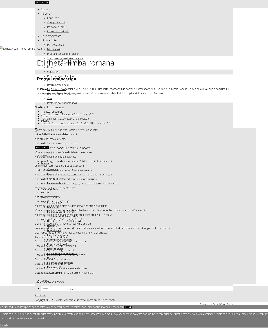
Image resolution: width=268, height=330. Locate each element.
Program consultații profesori (63, 53)
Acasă (44, 9)
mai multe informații (112, 307)
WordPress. (227, 304)
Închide (4, 325)
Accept (128, 307)
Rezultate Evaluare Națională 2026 (60, 114)
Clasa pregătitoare (51, 36)
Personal (46, 13)
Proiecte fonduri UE (52, 111)
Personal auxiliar (56, 27)
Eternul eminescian (56, 79)
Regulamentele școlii (58, 85)
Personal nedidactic (58, 31)
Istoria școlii (53, 49)
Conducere (53, 18)
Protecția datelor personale (62, 103)
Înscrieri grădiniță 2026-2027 (56, 118)
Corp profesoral (56, 22)
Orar (49, 98)
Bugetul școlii (54, 71)
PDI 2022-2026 (55, 44)
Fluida (215, 304)
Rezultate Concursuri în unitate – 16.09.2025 (65, 123)
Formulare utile (55, 107)
